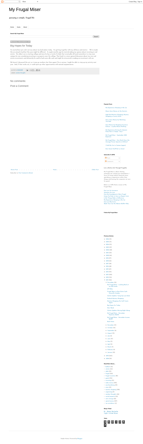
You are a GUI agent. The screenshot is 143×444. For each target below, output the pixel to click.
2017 (107, 263)
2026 (107, 239)
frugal (107, 373)
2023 (107, 247)
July (108, 336)
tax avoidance (110, 403)
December (110, 282)
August (109, 333)
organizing (109, 392)
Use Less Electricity (110, 202)
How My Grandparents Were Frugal (115, 194)
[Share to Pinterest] (39, 70)
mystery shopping (111, 389)
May (108, 341)
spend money (110, 401)
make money (109, 382)
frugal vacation (110, 376)
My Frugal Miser (25, 9)
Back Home (110, 321)
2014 (107, 271)
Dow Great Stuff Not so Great (115, 149)
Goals (18, 27)
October (110, 327)
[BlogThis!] (33, 70)
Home (12, 27)
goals (107, 378)
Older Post (95, 169)
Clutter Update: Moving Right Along (118, 310)
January (110, 352)
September (111, 330)
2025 (107, 241)
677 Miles (110, 289)
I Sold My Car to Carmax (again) (116, 145)
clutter (108, 369)
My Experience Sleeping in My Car (116, 107)
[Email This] (31, 70)
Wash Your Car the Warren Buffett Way (116, 203)
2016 (107, 266)
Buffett (108, 366)
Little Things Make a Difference (114, 198)
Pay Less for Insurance (111, 190)
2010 (107, 355)
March (109, 347)
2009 (107, 358)
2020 (107, 255)
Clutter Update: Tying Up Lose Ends (118, 295)
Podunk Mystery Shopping (115, 298)
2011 (107, 280)
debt (107, 371)
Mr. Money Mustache (111, 411)
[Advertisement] (55, 152)
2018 (107, 261)
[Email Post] (27, 70)
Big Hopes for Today (113, 305)
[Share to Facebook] (37, 70)
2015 (107, 269)
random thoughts (20, 73)
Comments (109, 161)
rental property (110, 396)
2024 (107, 244)
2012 (107, 277)
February (110, 349)
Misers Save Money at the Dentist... (116, 111)
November (110, 325)
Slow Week (110, 308)
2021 (107, 252)
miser (107, 387)
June (109, 338)
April (109, 344)
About (25, 27)
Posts (108, 158)
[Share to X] (35, 70)
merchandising (110, 385)
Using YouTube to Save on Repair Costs (116, 196)
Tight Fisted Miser (111, 413)
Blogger (79, 438)
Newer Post (14, 169)
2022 (107, 250)
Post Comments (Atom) (26, 173)
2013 (107, 274)
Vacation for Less (109, 192)
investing (108, 380)
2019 (107, 258)
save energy (109, 398)
